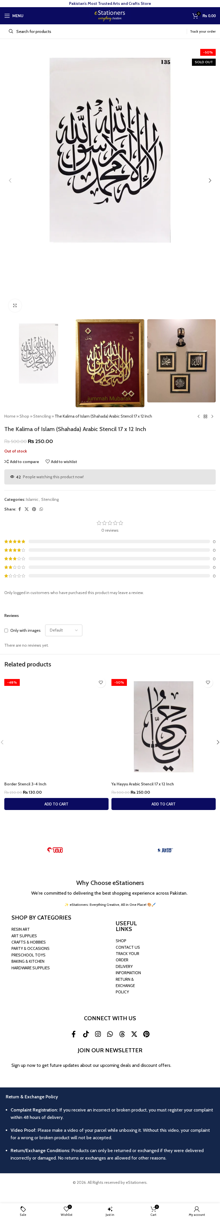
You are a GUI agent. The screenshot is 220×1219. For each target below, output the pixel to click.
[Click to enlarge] (15, 305)
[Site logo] (110, 15)
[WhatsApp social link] (41, 509)
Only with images (25, 630)
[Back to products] (205, 416)
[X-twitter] (134, 1034)
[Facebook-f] (73, 1034)
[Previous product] (198, 416)
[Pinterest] (146, 1034)
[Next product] (212, 416)
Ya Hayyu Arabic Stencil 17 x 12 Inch (142, 784)
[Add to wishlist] (101, 683)
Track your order (203, 31)
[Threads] (122, 1034)
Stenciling (42, 416)
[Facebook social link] (19, 509)
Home (9, 416)
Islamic (32, 499)
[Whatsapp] (110, 1034)
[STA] (165, 850)
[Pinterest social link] (34, 509)
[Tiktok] (86, 1034)
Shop (24, 416)
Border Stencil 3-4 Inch (25, 784)
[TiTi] (55, 850)
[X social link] (26, 509)
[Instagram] (98, 1034)
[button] (10, 180)
